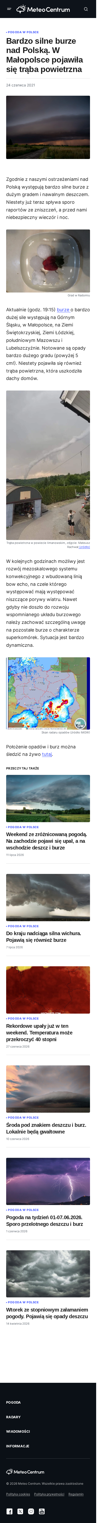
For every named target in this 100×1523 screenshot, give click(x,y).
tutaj (47, 754)
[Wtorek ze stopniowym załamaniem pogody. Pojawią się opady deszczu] (48, 1274)
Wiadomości (18, 1431)
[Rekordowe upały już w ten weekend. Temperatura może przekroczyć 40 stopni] (48, 990)
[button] (10, 9)
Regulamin (76, 1494)
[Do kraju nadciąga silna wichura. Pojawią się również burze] (48, 897)
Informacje (17, 1446)
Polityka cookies (18, 1494)
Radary (13, 1417)
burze (64, 309)
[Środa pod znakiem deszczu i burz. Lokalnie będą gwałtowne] (48, 1089)
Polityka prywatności (49, 1494)
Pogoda (13, 1402)
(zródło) (84, 547)
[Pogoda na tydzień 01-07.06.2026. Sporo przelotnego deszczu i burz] (48, 1181)
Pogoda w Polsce (23, 32)
